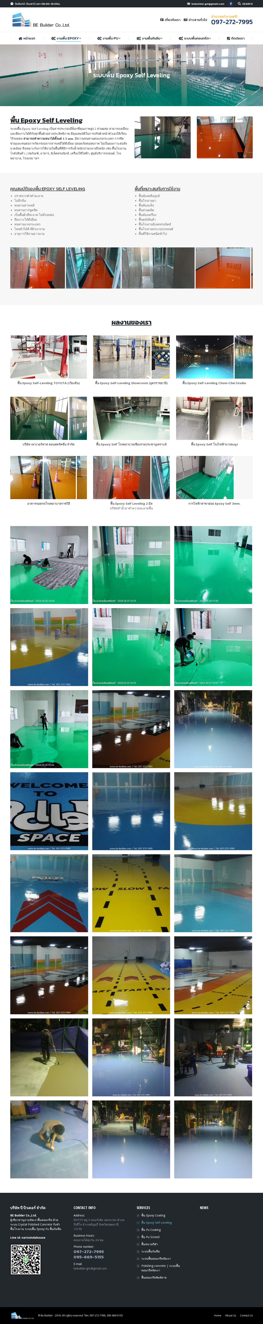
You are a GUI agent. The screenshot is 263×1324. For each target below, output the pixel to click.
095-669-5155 (89, 1257)
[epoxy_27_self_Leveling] (167, 268)
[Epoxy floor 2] (131, 647)
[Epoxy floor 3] (213, 565)
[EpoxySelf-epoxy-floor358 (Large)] (205, 357)
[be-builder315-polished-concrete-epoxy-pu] (49, 811)
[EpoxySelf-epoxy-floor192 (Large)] (39, 418)
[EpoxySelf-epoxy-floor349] (225, 418)
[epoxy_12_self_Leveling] (46, 268)
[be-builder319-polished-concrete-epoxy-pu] (49, 975)
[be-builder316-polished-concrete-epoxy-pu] (131, 893)
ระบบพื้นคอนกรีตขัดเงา (156, 1258)
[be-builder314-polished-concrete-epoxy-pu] (49, 893)
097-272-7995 (89, 1251)
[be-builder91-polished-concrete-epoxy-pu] (49, 1139)
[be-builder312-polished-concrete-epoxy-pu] (49, 647)
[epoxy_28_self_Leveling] (111, 268)
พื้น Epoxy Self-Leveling (156, 1222)
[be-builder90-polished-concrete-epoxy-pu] (131, 1139)
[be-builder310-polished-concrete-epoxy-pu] (213, 893)
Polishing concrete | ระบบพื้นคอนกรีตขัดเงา (160, 1268)
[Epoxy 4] (49, 729)
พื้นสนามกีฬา (149, 1244)
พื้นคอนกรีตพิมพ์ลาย (154, 1277)
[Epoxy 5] (131, 565)
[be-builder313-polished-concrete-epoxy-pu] (213, 811)
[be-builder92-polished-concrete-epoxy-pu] (213, 1057)
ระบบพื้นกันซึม (150, 1251)
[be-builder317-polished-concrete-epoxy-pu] (131, 975)
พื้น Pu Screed (150, 1237)
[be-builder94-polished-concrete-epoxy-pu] (131, 1057)
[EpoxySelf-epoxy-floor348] (192, 418)
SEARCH (247, 4)
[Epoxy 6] (213, 647)
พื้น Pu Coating (151, 1230)
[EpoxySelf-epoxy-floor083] (26, 477)
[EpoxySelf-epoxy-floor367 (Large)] (122, 357)
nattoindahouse (33, 1237)
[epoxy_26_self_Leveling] (223, 268)
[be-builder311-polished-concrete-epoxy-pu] (131, 811)
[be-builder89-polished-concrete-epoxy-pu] (213, 1139)
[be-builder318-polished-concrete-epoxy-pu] (131, 729)
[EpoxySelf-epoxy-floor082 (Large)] (72, 477)
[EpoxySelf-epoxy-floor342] (39, 357)
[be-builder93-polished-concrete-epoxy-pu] (213, 729)
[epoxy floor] (49, 565)
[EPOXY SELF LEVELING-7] (214, 477)
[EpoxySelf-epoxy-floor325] (131, 418)
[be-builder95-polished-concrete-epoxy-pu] (49, 1057)
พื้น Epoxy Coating (153, 1215)
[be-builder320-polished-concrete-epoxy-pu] (213, 975)
